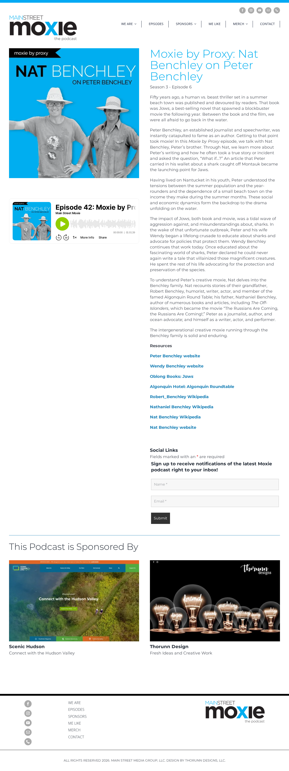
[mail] (268, 10)
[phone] (277, 10)
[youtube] (259, 10)
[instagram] (251, 10)
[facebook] (242, 10)
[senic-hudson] (74, 562)
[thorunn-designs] (215, 562)
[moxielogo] (43, 16)
